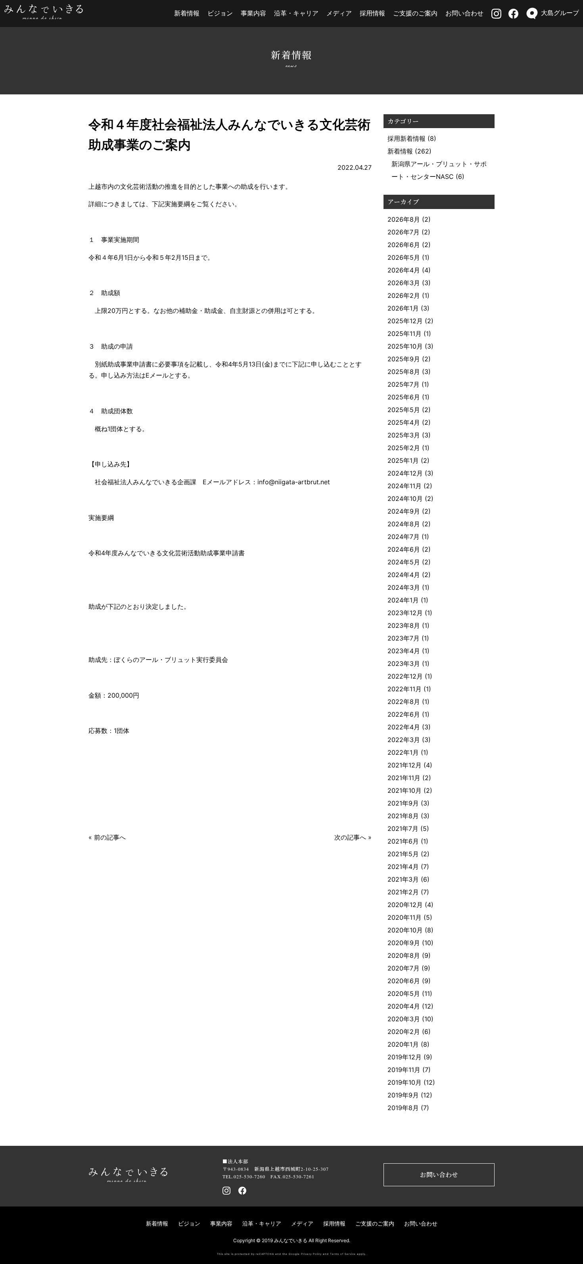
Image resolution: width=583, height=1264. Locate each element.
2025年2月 (403, 448)
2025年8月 (403, 372)
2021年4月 (403, 867)
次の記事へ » (353, 837)
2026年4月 (403, 270)
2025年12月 (405, 321)
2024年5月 (403, 562)
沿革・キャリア (296, 13)
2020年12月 (405, 905)
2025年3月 (403, 435)
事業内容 (253, 13)
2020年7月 (403, 968)
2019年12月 (404, 1057)
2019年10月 (404, 1082)
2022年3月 (403, 740)
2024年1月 (403, 600)
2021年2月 (403, 892)
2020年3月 (403, 1019)
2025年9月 (403, 359)
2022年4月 (403, 727)
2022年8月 (403, 702)
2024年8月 (403, 524)
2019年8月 (403, 1108)
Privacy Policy (311, 1254)
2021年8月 (403, 816)
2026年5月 (403, 257)
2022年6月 (403, 714)
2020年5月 (403, 993)
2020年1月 (403, 1044)
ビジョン (220, 13)
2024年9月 (403, 511)
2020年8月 (403, 955)
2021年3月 (403, 879)
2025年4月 (403, 422)
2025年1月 (403, 460)
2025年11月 (404, 334)
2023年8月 (403, 625)
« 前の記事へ (107, 837)
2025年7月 (403, 384)
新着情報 (186, 13)
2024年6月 (403, 549)
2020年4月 (403, 1006)
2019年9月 (403, 1095)
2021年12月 (404, 765)
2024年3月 (403, 587)
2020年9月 (403, 943)
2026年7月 (403, 232)
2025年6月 (403, 397)
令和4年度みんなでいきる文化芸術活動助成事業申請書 (166, 553)
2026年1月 (403, 308)
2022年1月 (403, 752)
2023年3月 (403, 663)
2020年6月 (403, 981)
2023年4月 (403, 651)
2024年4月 (403, 575)
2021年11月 (403, 778)
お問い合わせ (464, 13)
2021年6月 (403, 841)
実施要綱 (101, 518)
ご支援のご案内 (415, 13)
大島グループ (560, 13)
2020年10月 (405, 930)
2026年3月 (403, 283)
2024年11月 (404, 486)
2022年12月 (405, 676)
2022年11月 (404, 689)
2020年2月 (403, 1032)
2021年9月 (403, 803)
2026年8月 (403, 219)
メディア (339, 13)
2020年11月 (404, 917)
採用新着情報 (406, 138)
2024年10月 (405, 499)
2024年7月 (403, 537)
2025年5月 (403, 410)
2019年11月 (403, 1070)
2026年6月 (403, 245)
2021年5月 (403, 854)
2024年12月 (405, 473)
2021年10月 (404, 790)
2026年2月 (403, 295)
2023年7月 (403, 638)
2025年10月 (405, 346)
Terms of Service (343, 1254)
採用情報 (372, 13)
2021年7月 (402, 828)
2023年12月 (405, 613)
